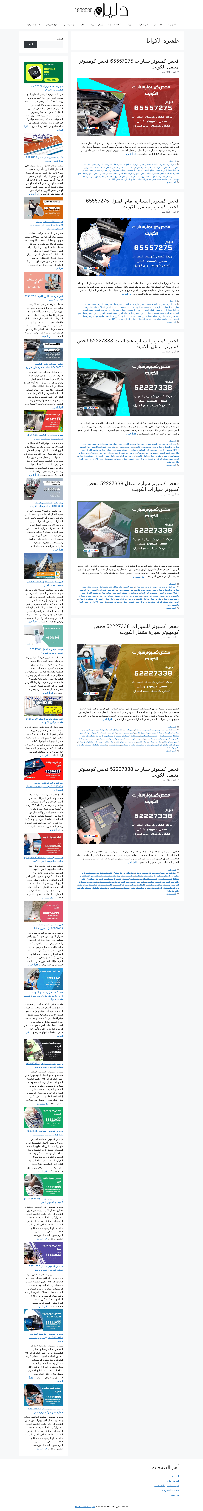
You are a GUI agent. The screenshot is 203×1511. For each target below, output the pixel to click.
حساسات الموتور (92, 167)
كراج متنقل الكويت (127, 176)
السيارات (172, 24)
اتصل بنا (175, 1476)
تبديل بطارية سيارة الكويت (145, 167)
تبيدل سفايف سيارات (125, 167)
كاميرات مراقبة (33, 24)
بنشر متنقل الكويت (104, 164)
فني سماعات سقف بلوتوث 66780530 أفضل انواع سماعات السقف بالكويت (46, 225)
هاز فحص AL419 (116, 179)
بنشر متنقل (69, 24)
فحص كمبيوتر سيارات (155, 173)
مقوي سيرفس (52, 24)
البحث (60, 38)
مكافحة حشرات (115, 24)
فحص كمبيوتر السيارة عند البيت (157, 453)
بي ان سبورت (97, 24)
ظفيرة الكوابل (113, 170)
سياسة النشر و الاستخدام (166, 1485)
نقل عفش (158, 24)
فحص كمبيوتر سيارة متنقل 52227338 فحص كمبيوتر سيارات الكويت (133, 486)
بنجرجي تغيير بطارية (143, 164)
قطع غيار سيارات (155, 456)
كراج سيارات (151, 176)
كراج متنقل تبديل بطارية (109, 176)
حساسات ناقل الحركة (170, 170)
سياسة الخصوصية (170, 1490)
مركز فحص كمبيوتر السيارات (149, 179)
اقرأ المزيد (131, 154)
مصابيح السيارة (130, 179)
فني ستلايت (143, 24)
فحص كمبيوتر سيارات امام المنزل (131, 173)
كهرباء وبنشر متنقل (90, 176)
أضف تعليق (171, 182)
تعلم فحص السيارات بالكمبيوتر (103, 447)
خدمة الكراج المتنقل (152, 170)
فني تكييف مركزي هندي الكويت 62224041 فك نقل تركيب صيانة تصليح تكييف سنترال (43, 996)
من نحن (175, 1495)
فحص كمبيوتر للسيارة (108, 173)
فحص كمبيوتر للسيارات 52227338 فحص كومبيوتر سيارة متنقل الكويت (136, 629)
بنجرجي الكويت (158, 164)
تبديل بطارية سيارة (164, 167)
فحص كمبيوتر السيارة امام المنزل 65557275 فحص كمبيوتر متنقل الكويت (132, 203)
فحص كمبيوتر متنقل (90, 173)
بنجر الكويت (171, 164)
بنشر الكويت (129, 164)
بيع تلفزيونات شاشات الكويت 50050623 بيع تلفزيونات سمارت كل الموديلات (44, 786)
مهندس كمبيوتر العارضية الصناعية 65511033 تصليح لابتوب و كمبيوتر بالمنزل (46, 1337)
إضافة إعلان (173, 1480)
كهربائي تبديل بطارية (170, 179)
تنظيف (82, 24)
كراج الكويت (163, 176)
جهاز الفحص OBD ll (108, 167)
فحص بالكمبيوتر (100, 170)
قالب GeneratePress (85, 1506)
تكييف (129, 24)
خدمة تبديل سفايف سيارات (131, 170)
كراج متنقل (140, 176)
